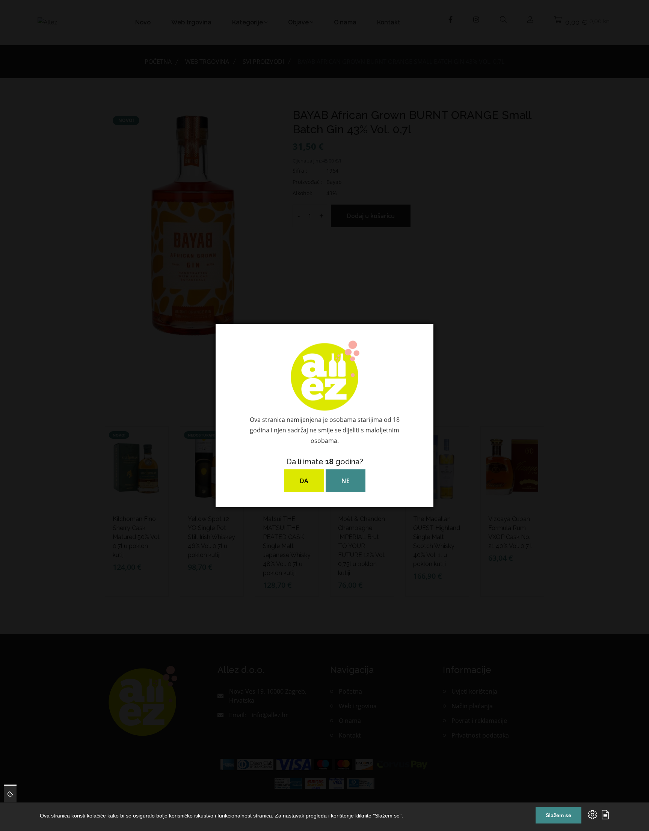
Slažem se (558, 815)
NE (345, 481)
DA (304, 481)
